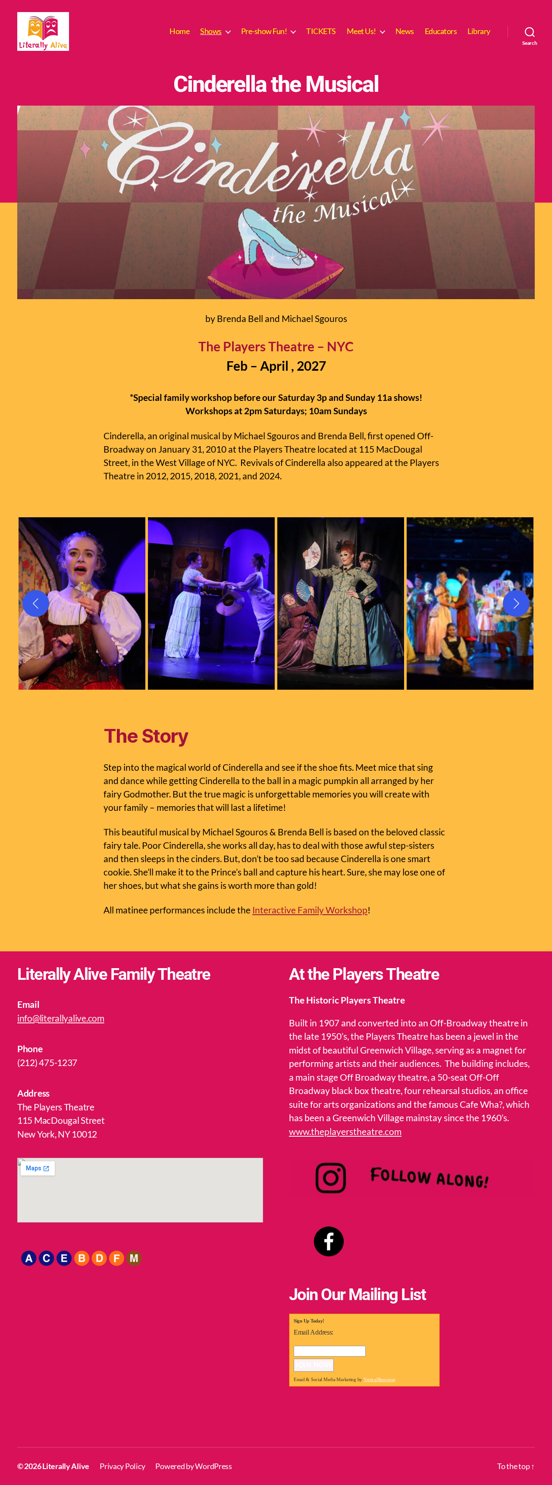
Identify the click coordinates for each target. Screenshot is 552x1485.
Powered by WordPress (193, 1466)
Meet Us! (361, 31)
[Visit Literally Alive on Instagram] (323, 1420)
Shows (211, 31)
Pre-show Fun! (264, 31)
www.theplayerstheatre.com (345, 1131)
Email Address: (313, 1332)
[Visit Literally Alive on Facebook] (298, 1420)
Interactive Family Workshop (309, 909)
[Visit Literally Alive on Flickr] (348, 1420)
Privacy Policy (122, 1466)
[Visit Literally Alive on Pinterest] (372, 1420)
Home (179, 31)
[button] (82, 603)
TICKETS (321, 31)
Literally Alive (65, 1466)
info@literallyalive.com (60, 1018)
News (404, 31)
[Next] (516, 603)
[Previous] (35, 603)
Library (478, 31)
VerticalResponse (379, 1379)
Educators (441, 31)
